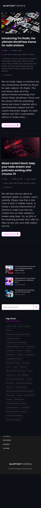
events (28, 351)
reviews (10, 387)
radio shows (11, 66)
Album (9, 58)
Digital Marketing (13, 347)
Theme (9, 399)
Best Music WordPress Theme (18, 334)
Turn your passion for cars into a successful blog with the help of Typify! (25, 268)
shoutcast (17, 68)
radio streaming (18, 183)
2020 (4, 58)
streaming (23, 68)
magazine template (14, 359)
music (15, 367)
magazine (29, 355)
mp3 (8, 367)
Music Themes (8, 54)
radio (20, 63)
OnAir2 (9, 63)
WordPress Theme (14, 420)
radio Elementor (28, 63)
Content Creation (13, 338)
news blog (11, 375)
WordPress (5, 71)
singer (19, 395)
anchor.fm (15, 58)
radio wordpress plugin (23, 66)
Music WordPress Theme (16, 371)
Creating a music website (19, 61)
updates (33, 183)
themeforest (19, 399)
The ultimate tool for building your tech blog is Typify (24, 291)
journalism (11, 355)
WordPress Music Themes (16, 412)
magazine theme (13, 363)
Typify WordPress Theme (16, 403)
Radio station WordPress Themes (24, 54)
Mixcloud (26, 363)
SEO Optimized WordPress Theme (20, 391)
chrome (5, 183)
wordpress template (14, 416)
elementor (31, 61)
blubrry (9, 61)
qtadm (5, 50)
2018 (8, 326)
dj (23, 347)
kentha (20, 355)
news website (22, 375)
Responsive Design (24, 383)
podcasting (15, 63)
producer (10, 383)
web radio (30, 68)
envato (20, 351)
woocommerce (13, 408)
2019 (14, 326)
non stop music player (15, 379)
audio (20, 58)
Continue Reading (10, 125)
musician (23, 367)
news (30, 371)
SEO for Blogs (20, 387)
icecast (4, 63)
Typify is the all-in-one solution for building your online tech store (25, 280)
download (30, 347)
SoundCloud (29, 395)
